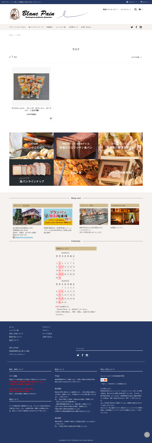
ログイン (145, 2)
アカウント (131, 2)
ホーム (11, 35)
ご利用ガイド (73, 27)
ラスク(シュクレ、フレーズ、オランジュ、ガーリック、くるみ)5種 (31, 109)
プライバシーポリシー (17, 354)
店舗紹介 (49, 27)
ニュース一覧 (61, 27)
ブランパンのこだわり (17, 27)
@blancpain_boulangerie (24, 237)
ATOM (16, 348)
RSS (10, 348)
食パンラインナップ (36, 27)
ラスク (19, 35)
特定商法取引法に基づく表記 (19, 351)
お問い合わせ (86, 27)
